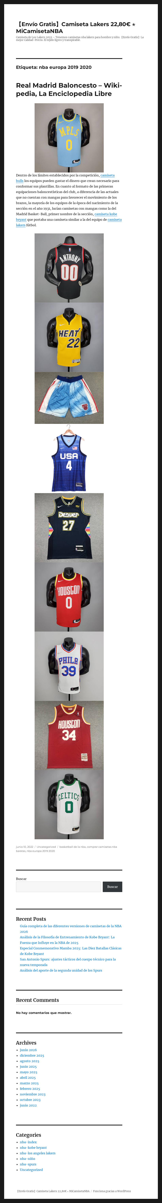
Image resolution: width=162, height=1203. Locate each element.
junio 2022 (28, 1105)
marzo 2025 (29, 1083)
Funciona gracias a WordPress (112, 1191)
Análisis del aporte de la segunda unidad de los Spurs (61, 970)
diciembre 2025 (32, 1055)
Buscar (21, 879)
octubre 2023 (30, 1100)
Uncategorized (46, 846)
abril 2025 (28, 1078)
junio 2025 (28, 1066)
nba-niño (27, 1159)
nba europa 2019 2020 (41, 851)
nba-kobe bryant (33, 1148)
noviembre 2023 (32, 1094)
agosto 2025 (29, 1061)
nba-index (28, 1142)
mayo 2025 (28, 1072)
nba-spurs (28, 1164)
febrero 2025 (30, 1089)
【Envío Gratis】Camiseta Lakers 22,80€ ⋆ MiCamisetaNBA (52, 1191)
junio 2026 (28, 1050)
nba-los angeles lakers (38, 1153)
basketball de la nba (72, 846)
